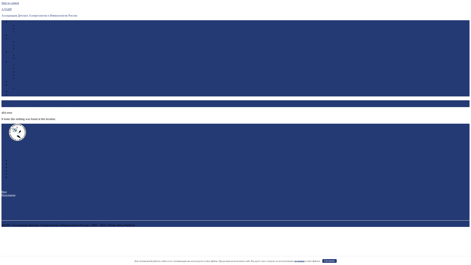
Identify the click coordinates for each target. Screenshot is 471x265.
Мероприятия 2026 (28, 45)
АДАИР (6, 9)
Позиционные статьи (29, 71)
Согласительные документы (34, 64)
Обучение (15, 81)
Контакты (15, 91)
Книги (20, 74)
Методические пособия (30, 68)
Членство (22, 31)
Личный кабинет (19, 94)
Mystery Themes (145, 225)
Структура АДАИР (28, 25)
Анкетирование (26, 88)
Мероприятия (17, 38)
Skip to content (10, 3)
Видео (13, 51)
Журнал (21, 78)
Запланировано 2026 (29, 41)
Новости (14, 35)
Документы (23, 28)
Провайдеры (24, 48)
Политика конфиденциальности (22, 146)
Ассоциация (16, 21)
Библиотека (16, 61)
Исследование (18, 84)
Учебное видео (25, 58)
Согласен (329, 260)
